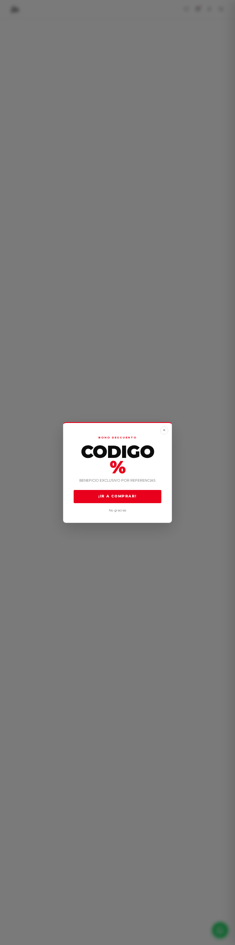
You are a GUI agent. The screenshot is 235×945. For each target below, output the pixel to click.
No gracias (117, 510)
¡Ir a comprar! (117, 496)
